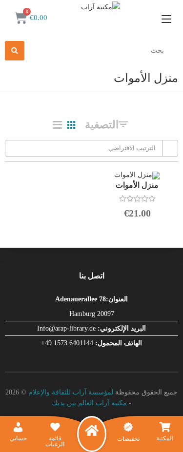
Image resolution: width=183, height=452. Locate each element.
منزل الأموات (137, 185)
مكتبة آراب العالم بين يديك (89, 403)
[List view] (57, 125)
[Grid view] (71, 125)
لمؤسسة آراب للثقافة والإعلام (70, 392)
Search (14, 50)
